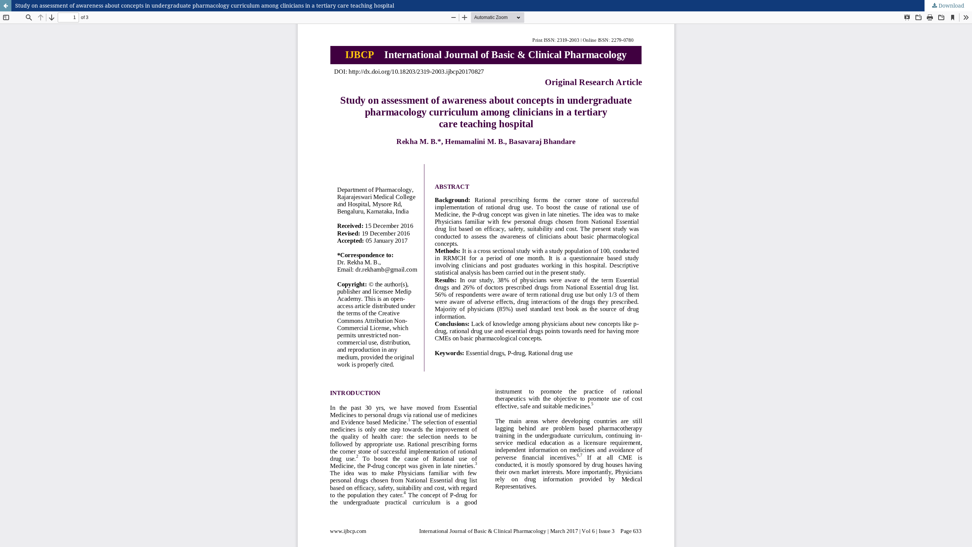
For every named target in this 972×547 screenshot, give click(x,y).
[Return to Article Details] (5, 5)
